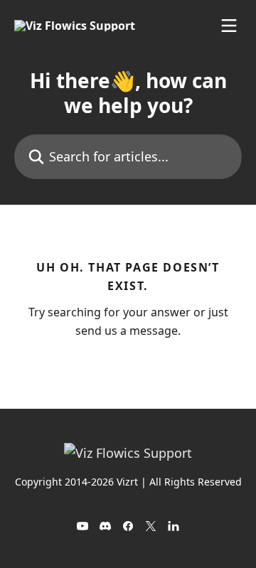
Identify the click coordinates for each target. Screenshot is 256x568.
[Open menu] (229, 25)
